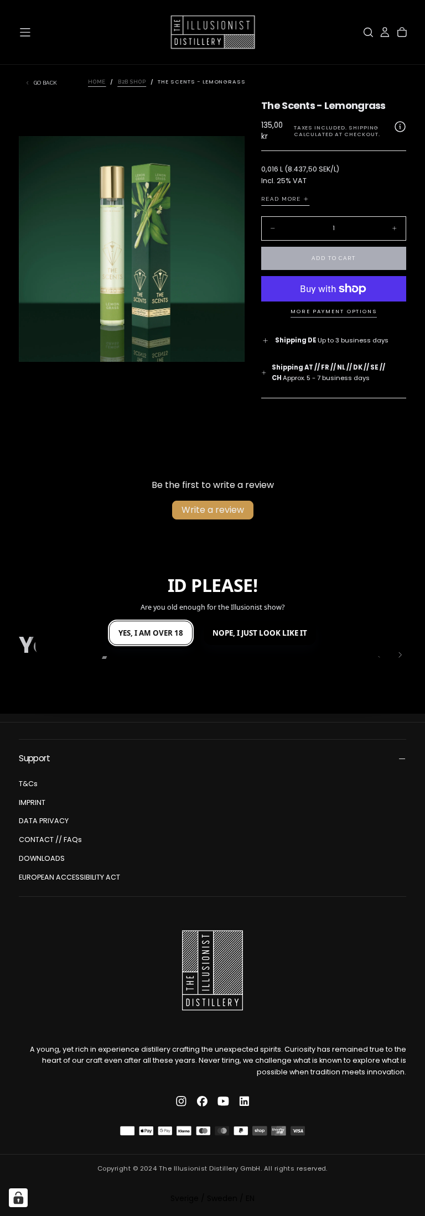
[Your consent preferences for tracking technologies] (18, 1197)
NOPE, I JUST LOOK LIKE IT (259, 633)
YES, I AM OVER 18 (150, 633)
